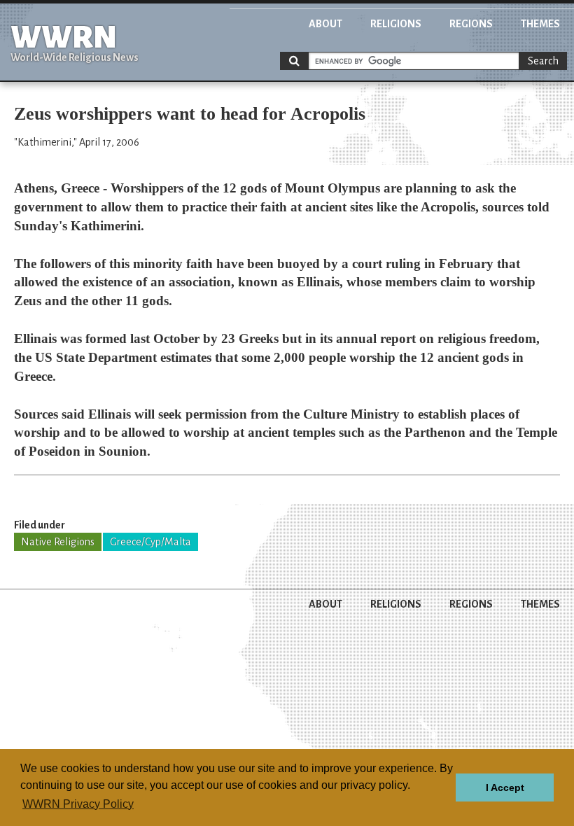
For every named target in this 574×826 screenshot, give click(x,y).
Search (543, 60)
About (325, 23)
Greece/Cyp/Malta (150, 541)
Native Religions (57, 541)
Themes (540, 23)
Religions (395, 23)
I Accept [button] (505, 787)
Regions (471, 23)
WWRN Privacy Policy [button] (78, 804)
